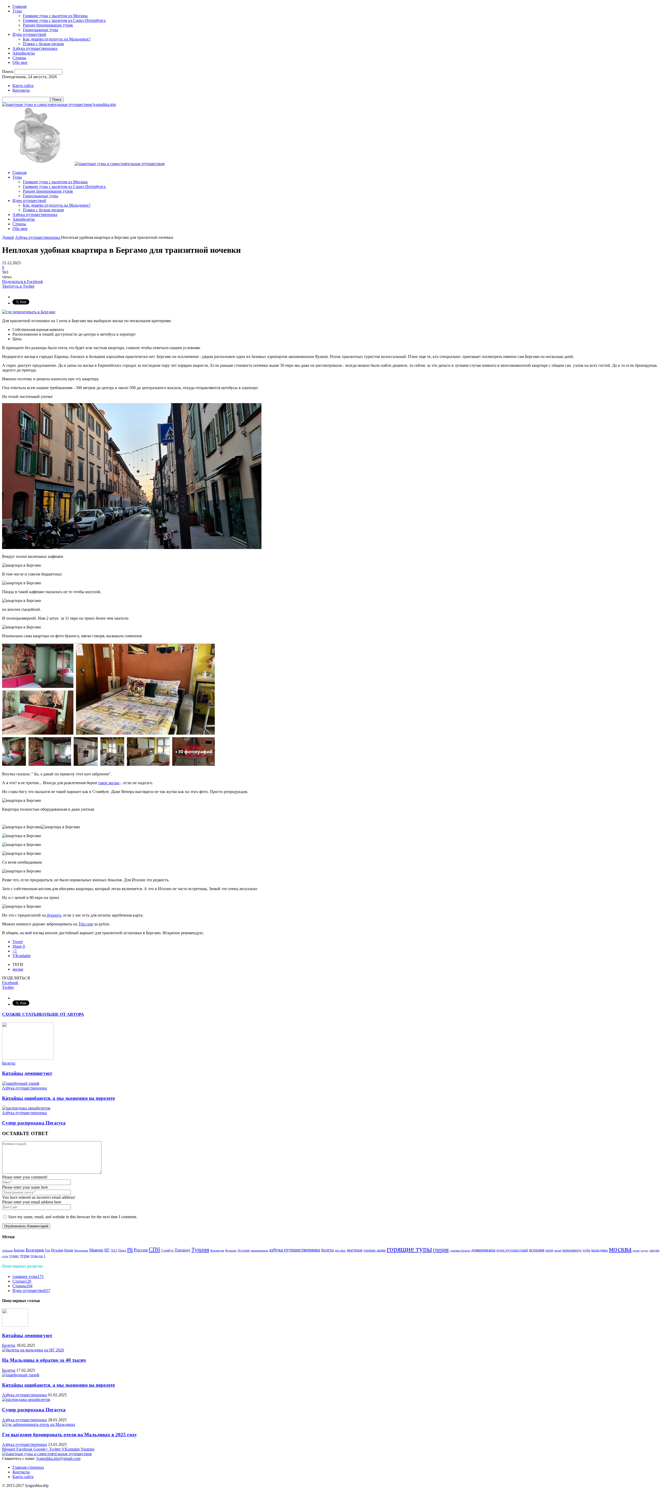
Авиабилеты (23, 53)
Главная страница (28, 1467)
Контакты (21, 90)
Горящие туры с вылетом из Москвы (55, 15)
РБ (130, 1249)
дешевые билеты (460, 1250)
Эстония (243, 1250)
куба (586, 1250)
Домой (8, 237)
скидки (654, 1250)
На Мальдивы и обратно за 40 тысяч (44, 1360)
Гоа (47, 1250)
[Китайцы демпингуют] (27, 1058)
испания (536, 1250)
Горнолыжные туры (40, 30)
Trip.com (85, 924)
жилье (17, 969)
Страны (19, 58)
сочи (5, 1256)
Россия (141, 1249)
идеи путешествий (512, 1250)
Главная (19, 6)
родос (644, 1250)
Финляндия (217, 1250)
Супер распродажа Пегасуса (34, 1123)
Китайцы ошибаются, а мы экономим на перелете (58, 1098)
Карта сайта (22, 85)
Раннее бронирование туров (48, 25)
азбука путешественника (294, 1249)
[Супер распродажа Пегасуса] (26, 1108)
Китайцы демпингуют (27, 1073)
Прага (122, 1250)
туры (24, 1255)
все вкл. (340, 1250)
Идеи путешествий (29, 34)
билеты (327, 1250)
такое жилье (108, 783)
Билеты (8, 1063)
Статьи (21, 1281)
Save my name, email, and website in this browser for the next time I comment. (72, 1217)
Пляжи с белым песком (43, 44)
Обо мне (19, 62)
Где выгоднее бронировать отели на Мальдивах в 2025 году (69, 1434)
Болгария (35, 1249)
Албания (7, 1250)
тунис (14, 1256)
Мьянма (96, 1250)
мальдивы (599, 1250)
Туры (17, 11)
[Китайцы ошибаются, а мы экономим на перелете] (20, 1083)
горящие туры (409, 1249)
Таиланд (182, 1250)
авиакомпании (259, 1250)
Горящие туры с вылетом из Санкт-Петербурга (64, 20)
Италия (57, 1250)
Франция (230, 1250)
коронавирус (572, 1250)
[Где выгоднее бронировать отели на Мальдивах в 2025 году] (38, 1424)
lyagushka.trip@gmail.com (58, 1458)
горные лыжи (374, 1250)
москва (620, 1249)
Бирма (19, 1250)
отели (636, 1250)
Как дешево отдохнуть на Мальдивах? (57, 39)
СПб (154, 1249)
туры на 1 (37, 1256)
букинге (53, 915)
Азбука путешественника (34, 48)
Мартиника (81, 1250)
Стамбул (167, 1250)
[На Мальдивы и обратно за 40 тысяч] (33, 1350)
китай (557, 1250)
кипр (549, 1250)
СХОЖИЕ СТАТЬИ (21, 1014)
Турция (200, 1250)
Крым (68, 1250)
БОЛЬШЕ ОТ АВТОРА (62, 1014)
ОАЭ (114, 1250)
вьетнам (354, 1250)
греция (441, 1250)
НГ (107, 1250)
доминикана (483, 1249)
